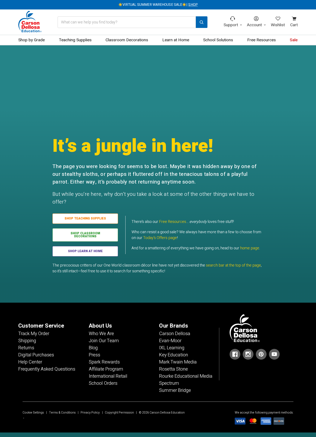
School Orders (103, 383)
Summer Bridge (175, 390)
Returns (26, 347)
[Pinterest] (261, 354)
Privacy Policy (90, 412)
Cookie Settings (33, 412)
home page (249, 248)
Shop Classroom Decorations (85, 235)
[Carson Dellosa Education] (29, 22)
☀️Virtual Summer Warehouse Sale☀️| (158, 4)
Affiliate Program (106, 369)
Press (94, 354)
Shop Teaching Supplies (85, 218)
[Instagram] (248, 354)
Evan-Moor (170, 340)
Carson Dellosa (174, 333)
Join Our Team (104, 340)
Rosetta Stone (173, 369)
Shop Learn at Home (85, 251)
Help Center (30, 362)
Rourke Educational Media (185, 376)
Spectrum (169, 383)
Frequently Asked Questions (46, 369)
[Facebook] (235, 354)
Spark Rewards (104, 362)
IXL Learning (171, 347)
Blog (93, 347)
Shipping (27, 340)
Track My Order (33, 333)
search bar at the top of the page (233, 265)
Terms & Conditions (62, 412)
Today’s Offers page (160, 238)
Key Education (173, 354)
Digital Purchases (36, 354)
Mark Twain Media (178, 362)
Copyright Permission (119, 412)
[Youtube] (274, 354)
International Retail (108, 376)
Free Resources (172, 222)
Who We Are (101, 333)
